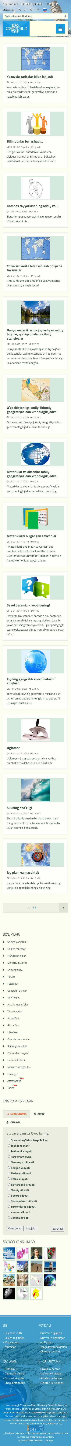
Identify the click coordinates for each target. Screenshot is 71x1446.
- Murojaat (9, 1347)
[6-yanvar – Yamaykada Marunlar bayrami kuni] (22, 1293)
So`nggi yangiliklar (17, 942)
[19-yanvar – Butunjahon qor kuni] (9, 1253)
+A (18, 9)
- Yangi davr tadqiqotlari (52, 1347)
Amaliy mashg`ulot (17, 1004)
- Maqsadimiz (11, 1342)
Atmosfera (13, 1018)
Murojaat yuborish (32, 4)
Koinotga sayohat (17, 1046)
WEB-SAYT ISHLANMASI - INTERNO (35, 1440)
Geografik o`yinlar (17, 991)
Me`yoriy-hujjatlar (17, 963)
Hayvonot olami (16, 1060)
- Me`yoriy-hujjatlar (50, 1373)
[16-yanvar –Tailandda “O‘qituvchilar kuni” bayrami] (50, 1253)
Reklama (8, 9)
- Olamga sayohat (49, 1351)
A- (31, 9)
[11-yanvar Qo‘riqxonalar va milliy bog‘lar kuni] (9, 1280)
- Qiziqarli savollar (13, 1378)
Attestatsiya (15, 1081)
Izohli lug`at (13, 997)
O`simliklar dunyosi (17, 1053)
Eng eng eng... (15, 970)
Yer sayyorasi (14, 1011)
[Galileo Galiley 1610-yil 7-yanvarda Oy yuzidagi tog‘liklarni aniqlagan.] (9, 1293)
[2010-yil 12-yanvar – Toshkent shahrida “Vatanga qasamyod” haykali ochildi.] (50, 1266)
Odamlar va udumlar (18, 1039)
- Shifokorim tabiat (14, 1383)
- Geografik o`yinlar (14, 1373)
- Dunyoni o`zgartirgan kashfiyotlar (51, 1340)
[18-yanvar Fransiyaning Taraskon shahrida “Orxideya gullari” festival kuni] (22, 1253)
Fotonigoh (13, 984)
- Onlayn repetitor (49, 1369)
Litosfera (12, 1032)
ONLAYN (15, 1122)
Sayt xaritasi (10, 4)
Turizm (11, 976)
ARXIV (40, 1114)
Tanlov (12, 1088)
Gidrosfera (13, 1025)
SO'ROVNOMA (18, 1114)
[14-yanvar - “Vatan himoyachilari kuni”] (22, 1266)
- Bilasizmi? (10, 1369)
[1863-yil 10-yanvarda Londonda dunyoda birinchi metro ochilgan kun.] (22, 1280)
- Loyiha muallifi (12, 1333)
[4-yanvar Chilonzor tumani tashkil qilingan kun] (36, 1293)
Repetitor (52, 4)
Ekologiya (12, 1074)
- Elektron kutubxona (50, 1383)
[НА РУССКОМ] (45, 9)
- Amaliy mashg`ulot (50, 1378)
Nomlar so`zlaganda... (19, 1067)
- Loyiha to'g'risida (14, 1338)
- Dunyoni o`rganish (50, 1333)
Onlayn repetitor (16, 949)
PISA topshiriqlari (16, 956)
